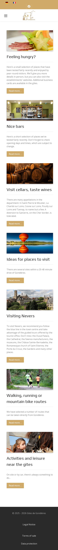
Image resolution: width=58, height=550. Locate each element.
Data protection (29, 543)
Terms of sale (29, 535)
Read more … (15, 90)
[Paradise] (29, 15)
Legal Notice (29, 524)
